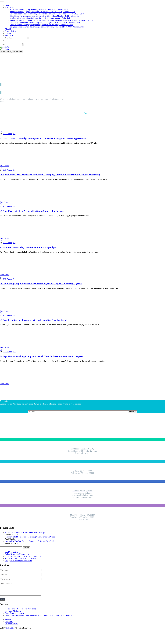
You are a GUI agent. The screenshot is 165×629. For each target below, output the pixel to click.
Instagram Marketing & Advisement (18, 561)
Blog (14, 134)
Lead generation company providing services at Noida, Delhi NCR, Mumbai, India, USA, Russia (47, 14)
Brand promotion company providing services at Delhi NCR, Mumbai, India (39, 9)
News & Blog (10, 35)
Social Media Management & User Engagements (23, 556)
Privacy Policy (10, 31)
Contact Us (9, 622)
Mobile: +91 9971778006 (82, 471)
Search (26, 548)
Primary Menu (6, 51)
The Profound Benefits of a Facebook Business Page (25, 532)
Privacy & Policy (11, 624)
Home (7, 5)
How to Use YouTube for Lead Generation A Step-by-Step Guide (30, 541)
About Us (8, 29)
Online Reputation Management (17, 554)
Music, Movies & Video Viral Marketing (20, 609)
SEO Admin (7, 134)
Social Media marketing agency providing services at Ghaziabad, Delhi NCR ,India (41, 25)
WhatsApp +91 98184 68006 (82, 473)
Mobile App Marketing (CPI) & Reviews (20, 558)
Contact (8, 33)
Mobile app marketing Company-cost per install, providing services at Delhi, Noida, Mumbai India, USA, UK (51, 20)
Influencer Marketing (13, 611)
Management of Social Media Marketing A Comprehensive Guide (30, 537)
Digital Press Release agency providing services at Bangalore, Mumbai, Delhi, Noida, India (44, 16)
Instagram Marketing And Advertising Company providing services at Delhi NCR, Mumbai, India (47, 27)
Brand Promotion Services (15, 613)
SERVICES (9, 7)
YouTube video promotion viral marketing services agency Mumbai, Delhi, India (40, 18)
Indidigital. (10, 628)
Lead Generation (11, 552)
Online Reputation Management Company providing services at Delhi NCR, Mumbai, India (45, 22)
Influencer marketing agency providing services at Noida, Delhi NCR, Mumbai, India (42, 12)
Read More (4, 166)
